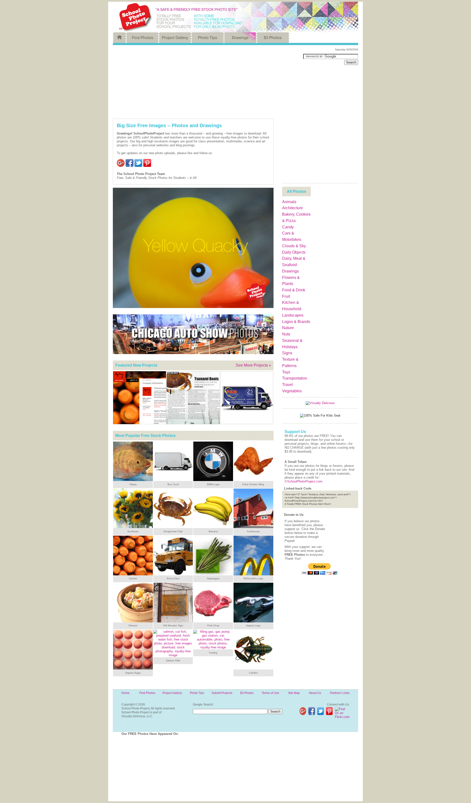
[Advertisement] (204, 82)
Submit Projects (221, 692)
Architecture (292, 208)
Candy (288, 227)
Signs (287, 353)
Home (125, 692)
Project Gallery (172, 692)
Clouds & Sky (294, 246)
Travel (287, 385)
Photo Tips (197, 692)
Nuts (286, 334)
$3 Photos (247, 692)
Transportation (294, 378)
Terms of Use (270, 692)
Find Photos (147, 692)
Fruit (286, 296)
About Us (315, 692)
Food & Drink (293, 290)
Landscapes (292, 315)
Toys (286, 372)
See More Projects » (253, 365)
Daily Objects (293, 252)
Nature (288, 328)
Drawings (290, 271)
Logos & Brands (296, 322)
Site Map (294, 692)
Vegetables (292, 391)
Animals (289, 202)
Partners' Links (340, 692)
